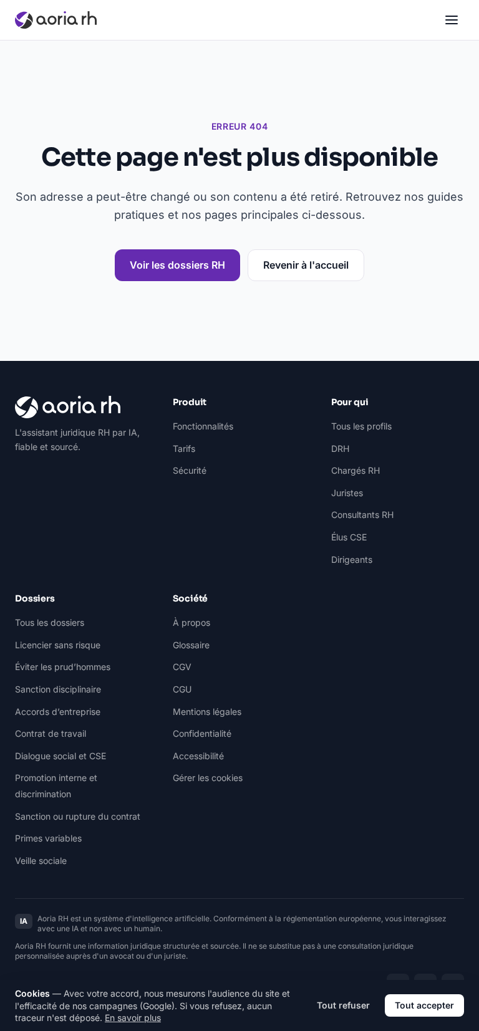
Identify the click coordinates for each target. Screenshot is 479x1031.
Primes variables (48, 838)
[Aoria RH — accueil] (56, 20)
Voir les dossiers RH (177, 265)
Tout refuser (343, 1005)
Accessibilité (198, 755)
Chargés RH (355, 470)
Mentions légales (207, 711)
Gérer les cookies (208, 777)
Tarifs (184, 448)
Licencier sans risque (57, 645)
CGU (182, 689)
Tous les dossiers (49, 622)
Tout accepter (424, 1005)
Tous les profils (361, 426)
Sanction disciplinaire (58, 689)
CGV (182, 666)
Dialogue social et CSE (60, 755)
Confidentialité (202, 733)
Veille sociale (41, 860)
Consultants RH (362, 514)
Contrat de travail (50, 733)
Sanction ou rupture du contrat (77, 816)
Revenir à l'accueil (306, 265)
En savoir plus (133, 1017)
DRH (340, 448)
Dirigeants (351, 559)
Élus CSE (349, 537)
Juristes (347, 492)
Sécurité (189, 470)
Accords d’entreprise (57, 711)
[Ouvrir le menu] (451, 19)
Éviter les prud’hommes (62, 666)
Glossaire (191, 645)
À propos (191, 622)
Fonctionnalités (203, 426)
